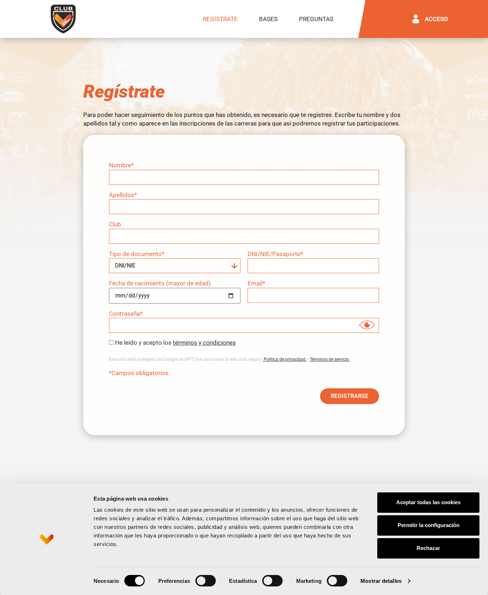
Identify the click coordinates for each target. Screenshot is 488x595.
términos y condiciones (204, 342)
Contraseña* (126, 314)
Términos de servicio (330, 359)
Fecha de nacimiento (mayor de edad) (160, 283)
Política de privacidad (285, 359)
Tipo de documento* (136, 254)
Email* (256, 283)
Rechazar (428, 548)
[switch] (205, 580)
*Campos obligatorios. (139, 373)
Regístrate (220, 19)
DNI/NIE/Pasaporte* (275, 254)
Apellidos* (123, 195)
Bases (268, 19)
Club (115, 224)
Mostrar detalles (381, 581)
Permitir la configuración (428, 525)
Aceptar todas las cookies (428, 502)
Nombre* (121, 165)
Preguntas (316, 19)
